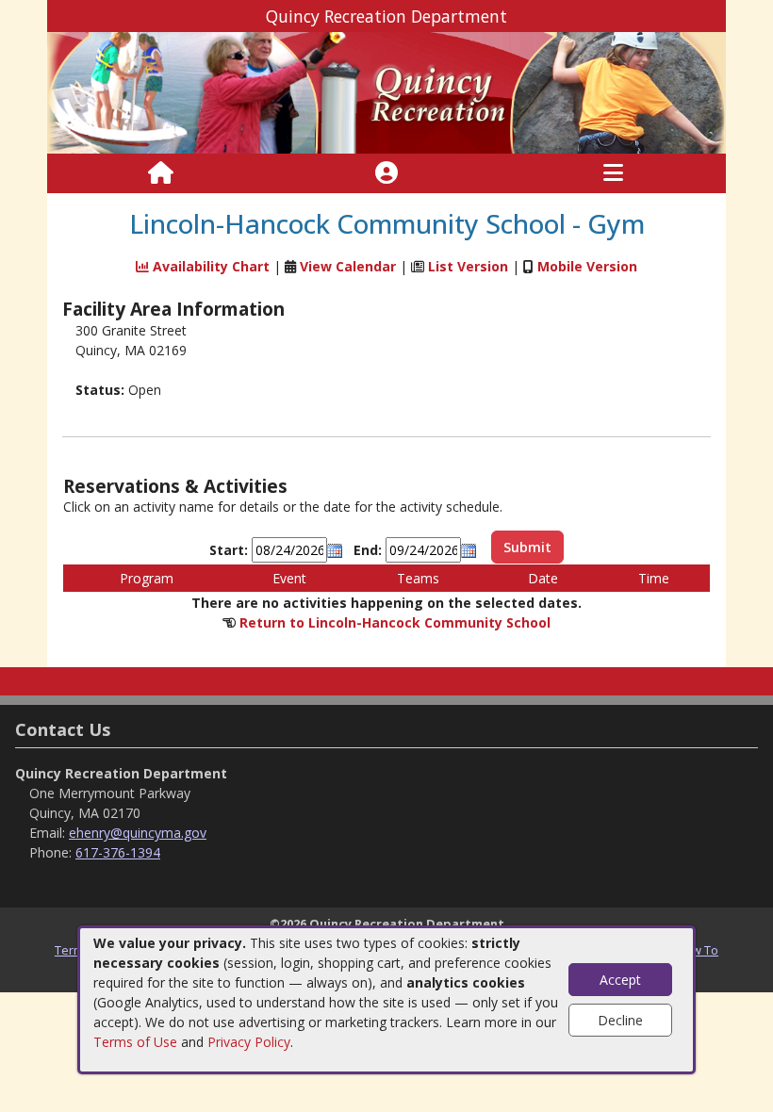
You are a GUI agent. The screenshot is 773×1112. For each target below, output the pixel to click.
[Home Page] (160, 173)
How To (697, 949)
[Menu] (613, 173)
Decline (620, 1020)
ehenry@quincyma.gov (137, 833)
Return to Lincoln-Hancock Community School (395, 622)
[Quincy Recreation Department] (386, 92)
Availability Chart (209, 266)
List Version (468, 266)
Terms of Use (135, 1042)
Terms (72, 949)
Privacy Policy (248, 1042)
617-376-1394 (117, 852)
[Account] (386, 173)
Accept (620, 980)
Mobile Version (587, 266)
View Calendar (348, 266)
